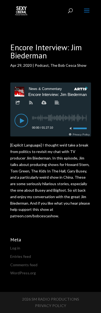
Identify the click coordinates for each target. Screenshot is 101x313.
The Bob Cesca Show (68, 65)
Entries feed (20, 256)
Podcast (42, 65)
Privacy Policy (50, 305)
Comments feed (23, 264)
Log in (15, 248)
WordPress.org (23, 273)
